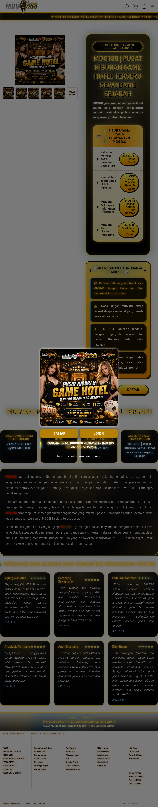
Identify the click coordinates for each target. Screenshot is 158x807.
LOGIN (99, 433)
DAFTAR (59, 433)
